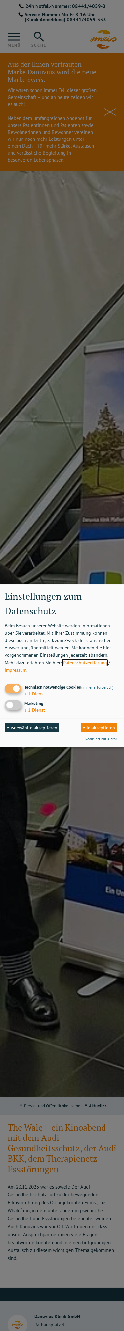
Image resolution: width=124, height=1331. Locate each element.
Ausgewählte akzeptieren (32, 728)
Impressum (15, 670)
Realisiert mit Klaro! (101, 739)
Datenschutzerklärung (85, 663)
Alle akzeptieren (99, 728)
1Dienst (34, 694)
